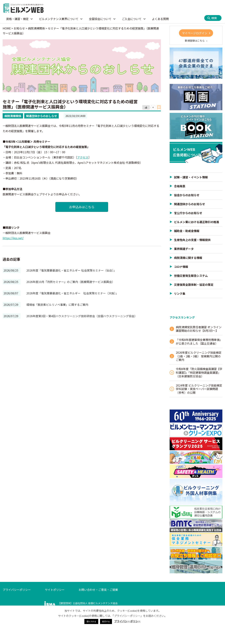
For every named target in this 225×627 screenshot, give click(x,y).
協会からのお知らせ (186, 195)
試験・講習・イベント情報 (191, 177)
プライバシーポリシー (17, 590)
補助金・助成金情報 (186, 231)
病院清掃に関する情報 (188, 258)
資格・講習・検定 (17, 19)
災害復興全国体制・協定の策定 (193, 284)
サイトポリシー (55, 590)
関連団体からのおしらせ (41, 116)
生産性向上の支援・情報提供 (192, 240)
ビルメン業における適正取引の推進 (196, 222)
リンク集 (179, 293)
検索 (214, 18)
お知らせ (19, 28)
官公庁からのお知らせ (188, 213)
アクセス (82, 157)
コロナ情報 (181, 267)
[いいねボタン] (146, 107)
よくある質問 (160, 19)
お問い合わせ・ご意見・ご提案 (98, 590)
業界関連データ (184, 249)
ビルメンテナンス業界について (58, 19)
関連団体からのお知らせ (189, 204)
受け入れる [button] (91, 621)
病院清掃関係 (12, 116)
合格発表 (179, 186)
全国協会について (100, 19)
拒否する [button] (106, 621)
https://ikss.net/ (13, 238)
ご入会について (132, 19)
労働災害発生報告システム (191, 275)
